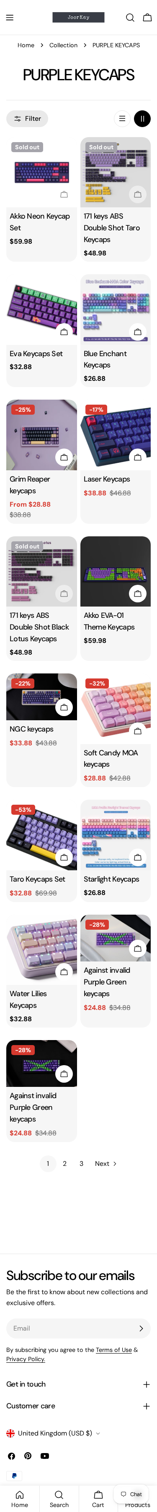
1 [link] (48, 1163)
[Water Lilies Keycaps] (41, 950)
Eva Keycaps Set (36, 354)
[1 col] (122, 118)
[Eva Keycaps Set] (41, 309)
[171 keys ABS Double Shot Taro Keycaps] (115, 172)
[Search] (130, 17)
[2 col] (142, 118)
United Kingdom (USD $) (55, 1433)
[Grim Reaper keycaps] (41, 435)
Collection (63, 45)
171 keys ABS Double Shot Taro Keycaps (112, 228)
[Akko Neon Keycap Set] (41, 172)
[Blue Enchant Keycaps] (115, 309)
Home (26, 45)
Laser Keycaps (107, 479)
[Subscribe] (141, 1328)
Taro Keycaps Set (37, 879)
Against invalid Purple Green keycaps (107, 982)
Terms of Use (114, 1350)
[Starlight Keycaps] (115, 835)
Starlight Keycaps (111, 879)
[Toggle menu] (9, 17)
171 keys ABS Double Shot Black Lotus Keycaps (39, 627)
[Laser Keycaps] (115, 435)
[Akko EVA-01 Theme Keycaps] (115, 571)
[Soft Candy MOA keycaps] (115, 708)
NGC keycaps (31, 729)
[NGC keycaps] (41, 696)
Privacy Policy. (25, 1359)
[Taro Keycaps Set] (41, 835)
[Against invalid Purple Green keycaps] (115, 938)
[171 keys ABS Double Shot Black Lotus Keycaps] (41, 571)
